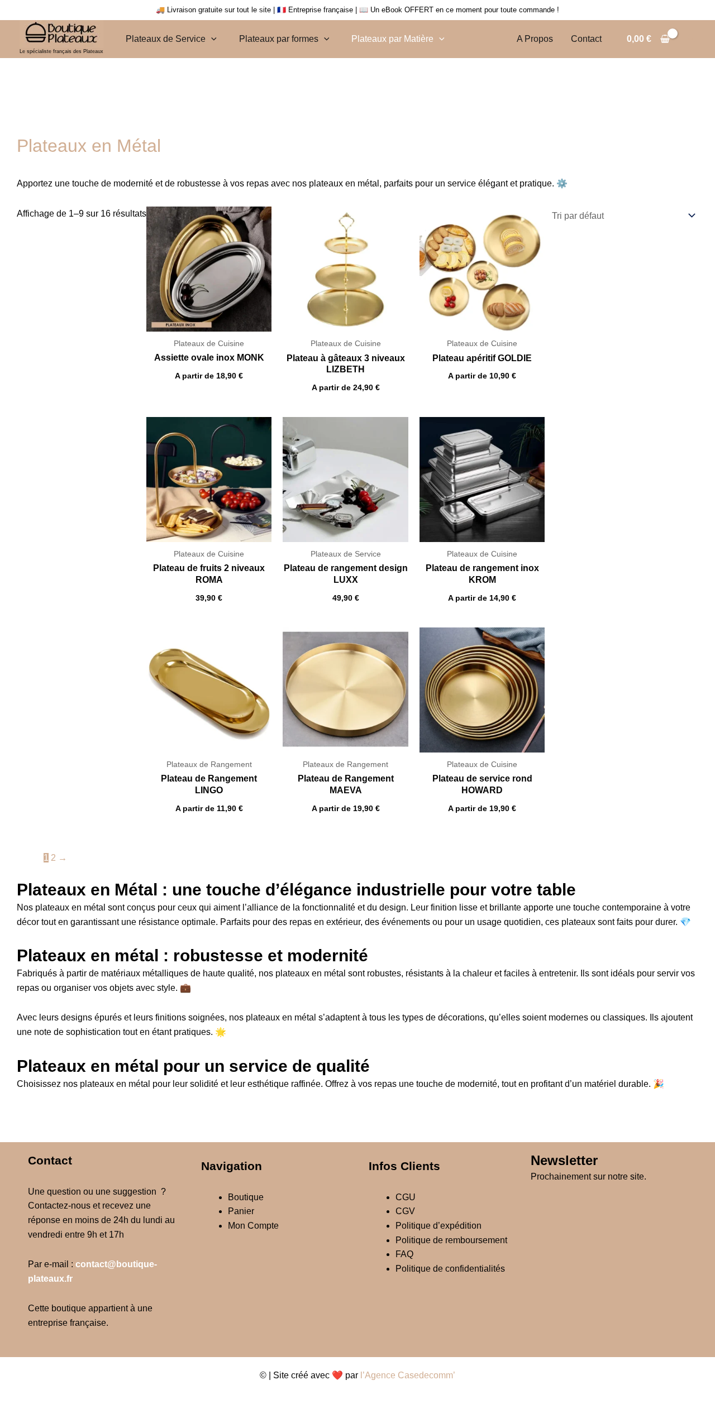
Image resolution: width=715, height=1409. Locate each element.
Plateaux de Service (166, 39)
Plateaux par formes (278, 39)
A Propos (535, 39)
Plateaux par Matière (392, 39)
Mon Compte (253, 1225)
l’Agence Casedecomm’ (407, 1375)
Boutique (246, 1197)
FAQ (404, 1254)
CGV (405, 1211)
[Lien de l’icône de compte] (690, 39)
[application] (211, 39)
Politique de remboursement (451, 1240)
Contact (586, 39)
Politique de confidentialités (450, 1268)
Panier (241, 1211)
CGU (405, 1197)
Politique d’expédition (438, 1225)
